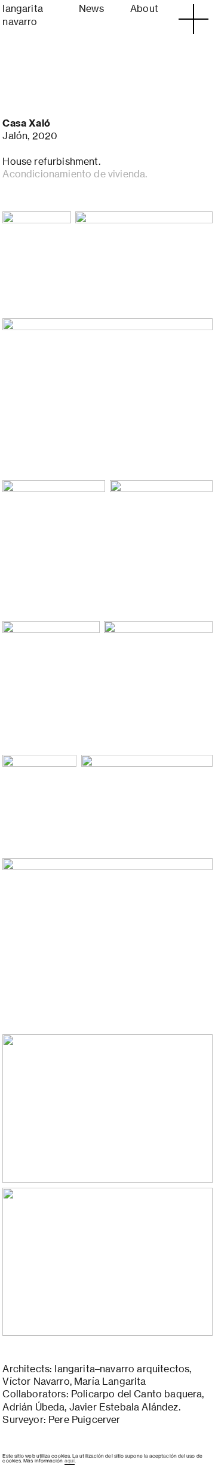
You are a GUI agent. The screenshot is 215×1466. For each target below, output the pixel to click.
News (92, 8)
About (144, 8)
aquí (69, 1461)
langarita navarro (22, 14)
